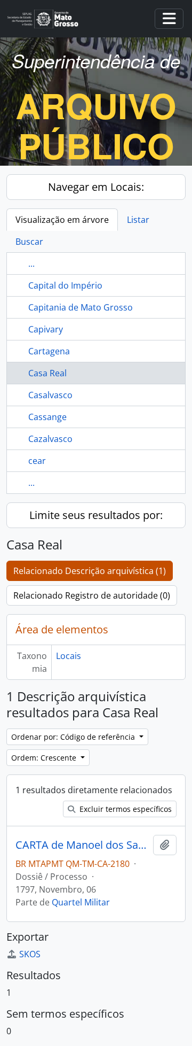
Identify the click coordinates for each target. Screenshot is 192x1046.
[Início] (47, 19)
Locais (68, 656)
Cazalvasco (50, 439)
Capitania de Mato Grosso (80, 307)
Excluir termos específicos (124, 809)
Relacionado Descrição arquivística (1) (89, 571)
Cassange (47, 417)
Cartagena (49, 351)
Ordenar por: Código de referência (74, 737)
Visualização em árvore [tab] (62, 220)
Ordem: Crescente (44, 758)
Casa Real (47, 373)
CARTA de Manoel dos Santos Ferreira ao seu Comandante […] (82, 845)
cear (37, 461)
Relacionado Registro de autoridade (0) (91, 595)
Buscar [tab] (29, 241)
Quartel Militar (81, 902)
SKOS (30, 954)
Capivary (45, 329)
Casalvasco (50, 395)
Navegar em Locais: (96, 187)
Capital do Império (65, 285)
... (31, 263)
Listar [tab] (138, 220)
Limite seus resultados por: (96, 515)
